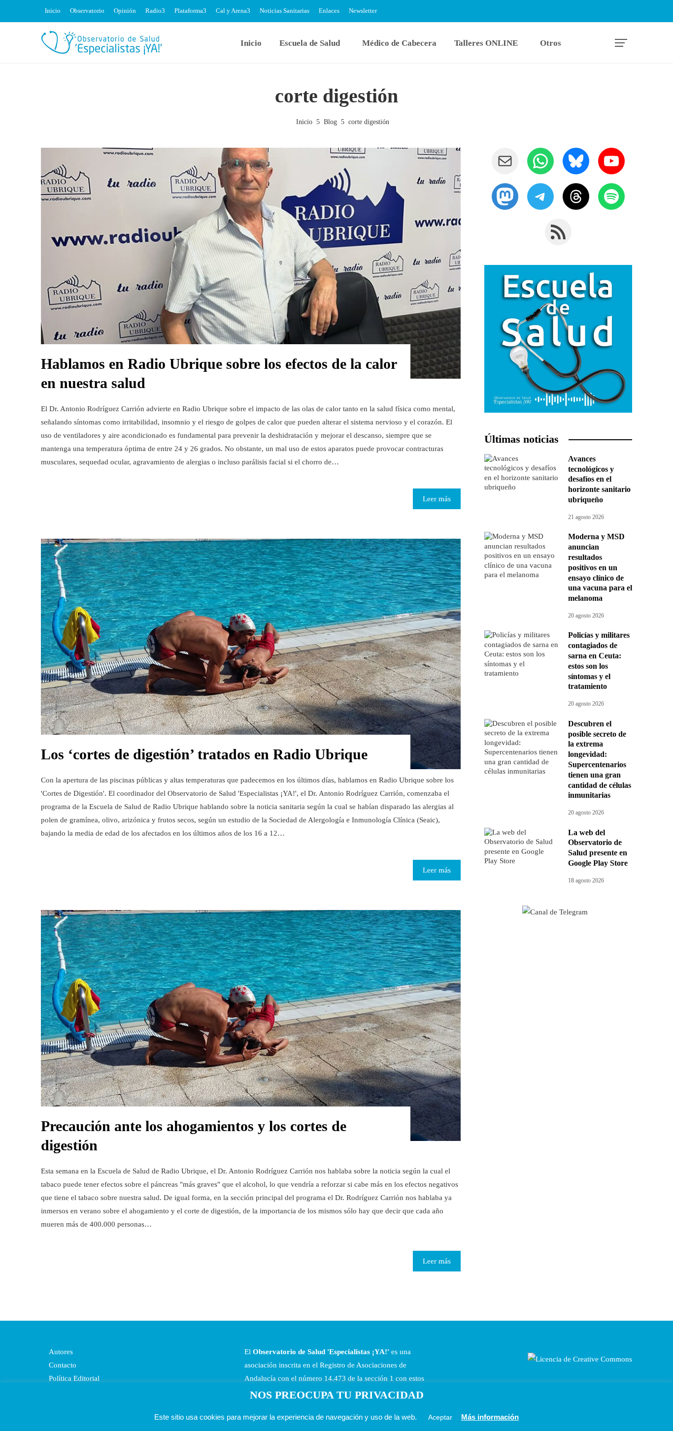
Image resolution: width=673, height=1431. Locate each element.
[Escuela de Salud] (558, 339)
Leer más (437, 499)
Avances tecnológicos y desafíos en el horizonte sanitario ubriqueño (599, 479)
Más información (490, 1417)
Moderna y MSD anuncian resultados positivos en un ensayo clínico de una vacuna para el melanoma (600, 567)
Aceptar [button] (440, 1417)
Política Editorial (73, 1378)
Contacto (61, 1365)
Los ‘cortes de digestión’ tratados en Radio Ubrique (204, 754)
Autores (60, 1352)
